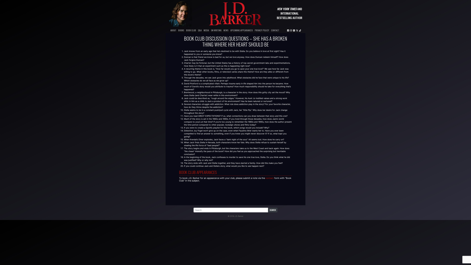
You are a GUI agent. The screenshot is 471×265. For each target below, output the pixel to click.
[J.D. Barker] (235, 13)
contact (270, 178)
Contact (275, 30)
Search (273, 210)
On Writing (216, 30)
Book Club (191, 30)
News (225, 30)
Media (206, 30)
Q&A (200, 30)
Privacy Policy (262, 30)
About (173, 30)
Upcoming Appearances (241, 30)
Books (181, 30)
